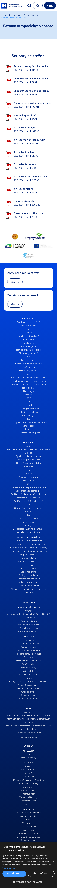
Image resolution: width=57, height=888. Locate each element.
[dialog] (28, 865)
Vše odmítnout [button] (41, 873)
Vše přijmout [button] (14, 873)
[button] (28, 882)
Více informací (9, 867)
